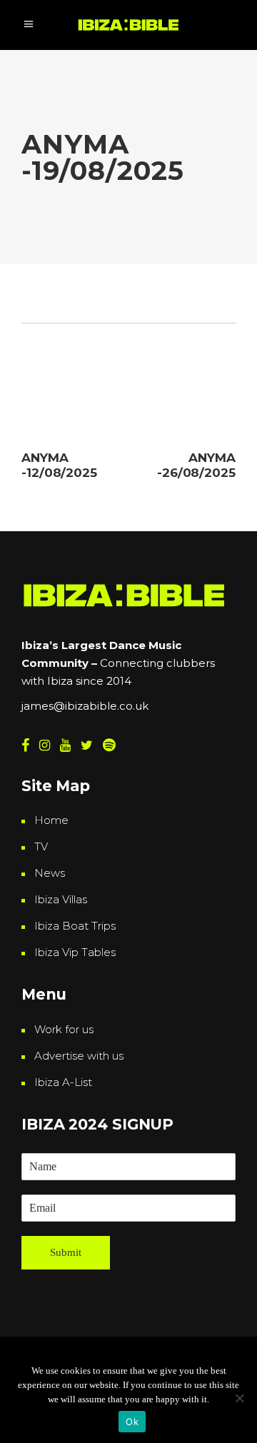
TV (41, 846)
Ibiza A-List (63, 1082)
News (49, 873)
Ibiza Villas (60, 899)
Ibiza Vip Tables (75, 952)
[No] (239, 1398)
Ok (132, 1421)
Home (51, 820)
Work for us (64, 1029)
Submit (65, 1252)
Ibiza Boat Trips (75, 925)
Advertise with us (79, 1055)
